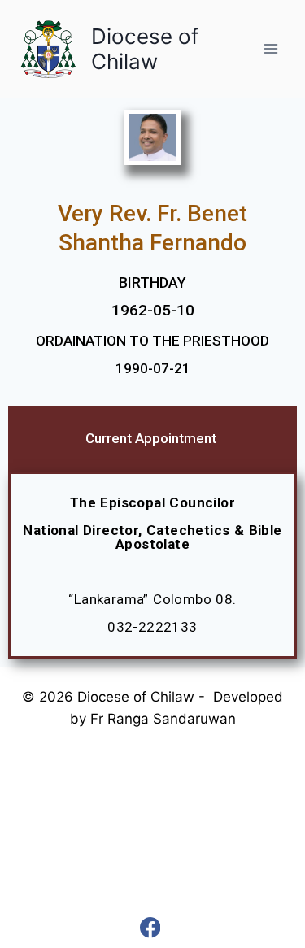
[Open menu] (270, 48)
